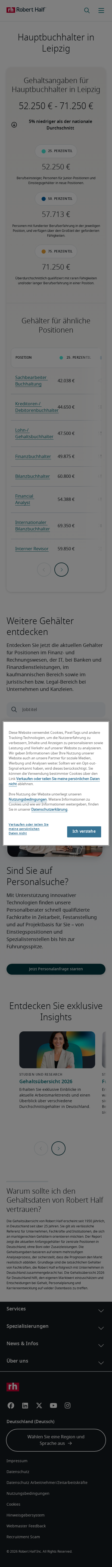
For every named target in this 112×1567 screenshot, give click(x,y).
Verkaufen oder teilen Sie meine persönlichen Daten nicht (28, 829)
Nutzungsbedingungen (28, 799)
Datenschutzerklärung (49, 810)
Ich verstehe (84, 832)
